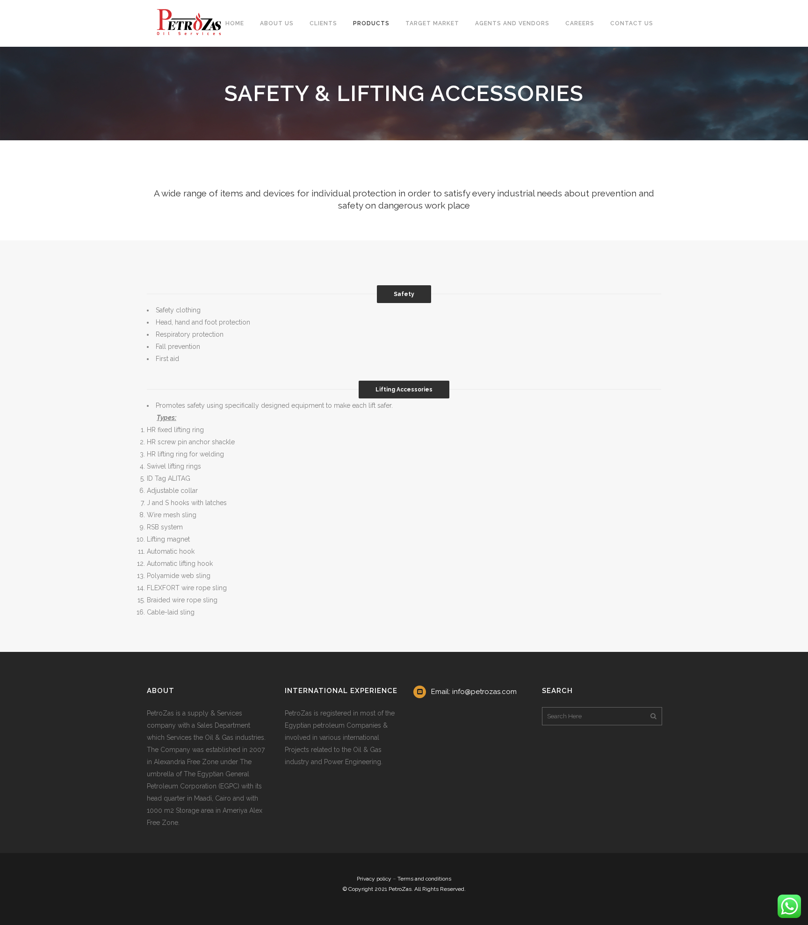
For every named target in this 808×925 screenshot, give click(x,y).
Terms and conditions (424, 878)
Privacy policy (374, 878)
